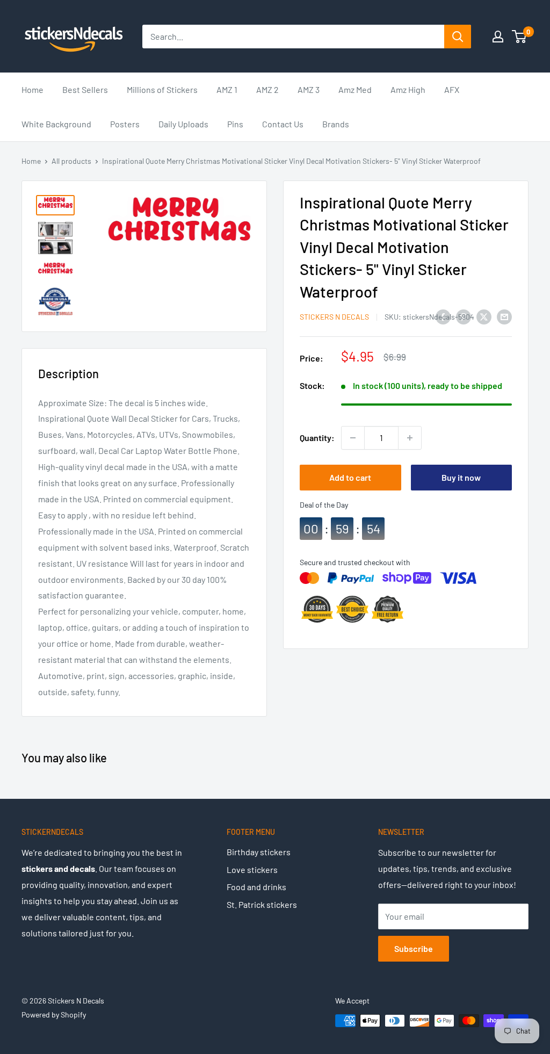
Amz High (407, 89)
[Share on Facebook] (443, 316)
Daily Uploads (183, 124)
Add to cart (350, 477)
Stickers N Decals (334, 316)
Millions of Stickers (162, 89)
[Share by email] (504, 316)
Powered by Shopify (53, 1014)
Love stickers (252, 869)
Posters (125, 124)
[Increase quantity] (410, 438)
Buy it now (461, 477)
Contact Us (282, 124)
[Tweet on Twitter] (483, 316)
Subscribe (413, 948)
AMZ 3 (309, 89)
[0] (519, 36)
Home (32, 89)
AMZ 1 (226, 89)
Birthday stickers (259, 852)
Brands (335, 124)
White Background (56, 124)
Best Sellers (85, 89)
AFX (451, 89)
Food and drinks (256, 887)
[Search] (457, 36)
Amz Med (355, 89)
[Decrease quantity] (353, 438)
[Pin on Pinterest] (463, 316)
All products (71, 160)
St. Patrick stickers (262, 904)
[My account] (498, 36)
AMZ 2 (267, 89)
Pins (235, 124)
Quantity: (317, 437)
